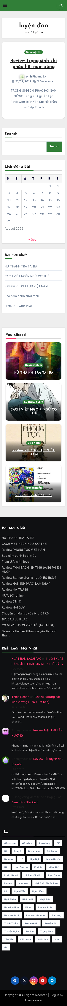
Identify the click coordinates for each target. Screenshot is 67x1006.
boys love (34, 851)
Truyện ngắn (33, 487)
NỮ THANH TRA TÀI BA (21, 266)
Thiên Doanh (20, 696)
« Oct (32, 239)
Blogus (54, 995)
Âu (5, 947)
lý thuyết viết (33, 875)
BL (5, 851)
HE (21, 859)
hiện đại (34, 859)
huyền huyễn (52, 859)
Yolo (57, 939)
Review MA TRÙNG (15, 589)
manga (8, 883)
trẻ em (29, 931)
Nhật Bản (45, 899)
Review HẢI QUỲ (13, 607)
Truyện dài (51, 923)
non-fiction (11, 907)
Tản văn (9, 939)
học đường (21, 867)
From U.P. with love (18, 306)
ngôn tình (38, 891)
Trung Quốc (31, 923)
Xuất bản (42, 939)
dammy (8, 859)
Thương (56, 915)
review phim (45, 907)
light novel (11, 875)
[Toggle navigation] (5, 5)
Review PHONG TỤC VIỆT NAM (26, 286)
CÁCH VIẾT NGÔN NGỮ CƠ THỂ (27, 276)
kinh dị (38, 867)
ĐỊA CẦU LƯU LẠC (15, 619)
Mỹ (5, 891)
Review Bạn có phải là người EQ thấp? (29, 577)
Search (11, 134)
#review (27, 843)
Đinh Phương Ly (36, 76)
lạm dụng (54, 875)
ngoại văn (19, 891)
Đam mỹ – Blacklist (25, 802)
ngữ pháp (10, 899)
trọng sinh (46, 931)
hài (6, 867)
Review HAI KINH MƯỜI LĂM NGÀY (26, 583)
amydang (44, 843)
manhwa (23, 883)
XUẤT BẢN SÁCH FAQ (26, 658)
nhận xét (27, 899)
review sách (12, 915)
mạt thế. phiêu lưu (46, 883)
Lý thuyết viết (33, 402)
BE (58, 843)
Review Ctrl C (11, 601)
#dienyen (10, 843)
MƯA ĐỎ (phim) (13, 595)
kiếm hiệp (54, 867)
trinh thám (11, 923)
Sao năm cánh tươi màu (22, 296)
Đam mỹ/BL (33, 52)
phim (28, 907)
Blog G (18, 851)
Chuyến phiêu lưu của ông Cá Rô (25, 613)
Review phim (33, 365)
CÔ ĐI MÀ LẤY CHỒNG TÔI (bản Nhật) (28, 625)
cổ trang (52, 851)
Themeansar (33, 1000)
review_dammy (35, 915)
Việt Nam (34, 442)
